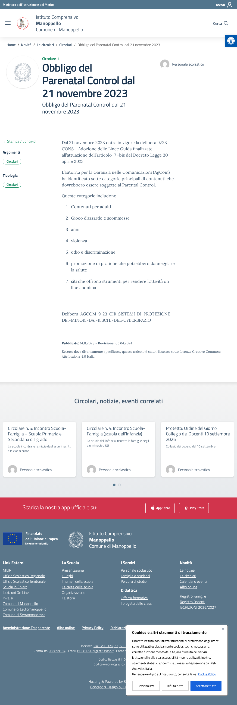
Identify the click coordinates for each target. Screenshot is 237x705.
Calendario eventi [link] (193, 581)
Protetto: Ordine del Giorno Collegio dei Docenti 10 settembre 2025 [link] (198, 434)
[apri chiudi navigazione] (8, 23)
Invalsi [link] (8, 598)
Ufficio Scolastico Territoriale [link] (24, 581)
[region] (177, 660)
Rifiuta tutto (175, 685)
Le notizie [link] (187, 570)
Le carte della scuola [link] (77, 587)
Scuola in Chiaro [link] (15, 587)
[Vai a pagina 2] (119, 485)
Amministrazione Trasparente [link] (26, 627)
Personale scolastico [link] (136, 570)
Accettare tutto (206, 685)
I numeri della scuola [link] (77, 581)
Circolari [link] (12, 161)
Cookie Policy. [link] (207, 674)
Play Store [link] (196, 507)
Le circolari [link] (188, 576)
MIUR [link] (7, 570)
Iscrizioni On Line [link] (16, 592)
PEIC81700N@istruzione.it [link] (95, 650)
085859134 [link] (57, 650)
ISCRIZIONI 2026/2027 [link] (198, 607)
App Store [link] (163, 507)
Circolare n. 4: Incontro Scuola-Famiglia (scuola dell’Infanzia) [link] (116, 431)
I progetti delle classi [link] (136, 603)
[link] (231, 41)
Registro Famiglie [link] (193, 596)
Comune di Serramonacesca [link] (24, 614)
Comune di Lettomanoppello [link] (24, 609)
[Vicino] (223, 629)
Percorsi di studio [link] (134, 581)
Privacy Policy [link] (92, 627)
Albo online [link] (188, 587)
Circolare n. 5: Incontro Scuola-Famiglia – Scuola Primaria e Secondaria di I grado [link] (37, 434)
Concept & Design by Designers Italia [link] (118, 687)
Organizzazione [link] (73, 592)
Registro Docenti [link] (192, 601)
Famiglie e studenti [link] (135, 576)
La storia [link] (68, 598)
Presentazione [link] (73, 570)
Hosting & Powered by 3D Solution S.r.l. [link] (118, 681)
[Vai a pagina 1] (114, 485)
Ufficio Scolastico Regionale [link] (24, 576)
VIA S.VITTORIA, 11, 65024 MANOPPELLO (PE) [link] (125, 645)
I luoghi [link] (67, 576)
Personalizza (146, 685)
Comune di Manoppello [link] (20, 603)
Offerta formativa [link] (134, 598)
